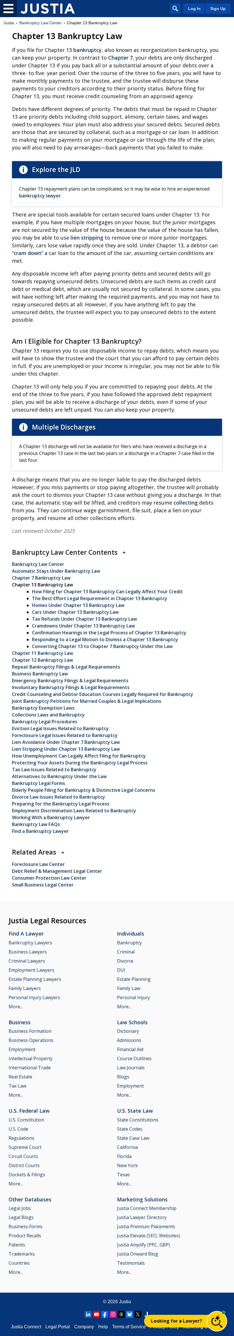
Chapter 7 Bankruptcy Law (41, 578)
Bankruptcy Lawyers (30, 943)
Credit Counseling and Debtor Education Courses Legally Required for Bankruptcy (102, 694)
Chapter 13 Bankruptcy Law (42, 585)
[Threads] (121, 1314)
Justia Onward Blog (137, 1254)
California (127, 1147)
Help (103, 1326)
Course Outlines (134, 1058)
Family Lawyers (25, 988)
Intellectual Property (31, 1058)
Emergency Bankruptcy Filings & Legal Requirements (70, 680)
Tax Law (17, 1086)
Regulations (21, 1138)
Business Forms (26, 1226)
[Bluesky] (129, 1314)
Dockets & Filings (27, 1174)
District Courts (24, 1165)
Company (84, 1326)
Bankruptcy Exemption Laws (43, 708)
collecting (186, 502)
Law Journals (131, 1067)
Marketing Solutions (142, 1199)
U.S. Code (18, 1129)
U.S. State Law (135, 1110)
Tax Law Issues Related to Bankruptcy (54, 769)
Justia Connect (26, 1326)
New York (127, 1165)
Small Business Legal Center (43, 885)
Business (20, 1022)
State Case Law (133, 1138)
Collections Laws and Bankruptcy (48, 715)
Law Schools (132, 1022)
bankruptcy (87, 49)
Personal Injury (133, 997)
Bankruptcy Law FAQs (36, 824)
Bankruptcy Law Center (40, 23)
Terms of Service (129, 1326)
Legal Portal (57, 1326)
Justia (8, 23)
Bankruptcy (129, 943)
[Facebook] (104, 1314)
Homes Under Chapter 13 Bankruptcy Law (78, 605)
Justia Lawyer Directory (142, 1217)
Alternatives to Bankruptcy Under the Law (59, 776)
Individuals (130, 933)
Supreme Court (25, 1147)
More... (16, 1006)
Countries (19, 1263)
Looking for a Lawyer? (176, 1321)
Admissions (129, 1040)
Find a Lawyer (26, 933)
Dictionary (128, 1031)
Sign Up (218, 8)
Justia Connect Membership (146, 1208)
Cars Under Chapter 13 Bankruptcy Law (75, 612)
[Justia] (48, 8)
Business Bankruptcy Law (40, 674)
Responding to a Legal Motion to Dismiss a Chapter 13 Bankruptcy (105, 639)
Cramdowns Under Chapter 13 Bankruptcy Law (83, 626)
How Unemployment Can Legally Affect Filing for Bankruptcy (79, 756)
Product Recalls (25, 1235)
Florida (124, 1156)
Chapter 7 (120, 57)
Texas (123, 1174)
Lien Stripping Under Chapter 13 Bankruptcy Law (66, 749)
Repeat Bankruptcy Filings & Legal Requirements (66, 667)
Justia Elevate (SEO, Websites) (148, 1235)
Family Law (128, 988)
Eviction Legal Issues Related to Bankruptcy (60, 728)
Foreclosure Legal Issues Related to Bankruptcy (65, 735)
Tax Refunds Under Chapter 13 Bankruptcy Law (84, 619)
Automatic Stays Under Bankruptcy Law (56, 571)
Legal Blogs (21, 1217)
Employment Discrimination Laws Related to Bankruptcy (74, 810)
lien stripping (86, 237)
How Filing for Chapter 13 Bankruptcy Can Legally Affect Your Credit (107, 591)
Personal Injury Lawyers (34, 997)
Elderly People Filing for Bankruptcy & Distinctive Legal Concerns (83, 790)
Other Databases (30, 1199)
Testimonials (131, 1263)
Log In (194, 8)
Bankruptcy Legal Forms (38, 783)
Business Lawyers (28, 952)
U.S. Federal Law (29, 1110)
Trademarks (22, 1254)
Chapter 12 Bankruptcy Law (42, 660)
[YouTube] (96, 1314)
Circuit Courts (23, 1156)
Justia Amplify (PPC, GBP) (143, 1245)
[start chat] (217, 1321)
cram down (27, 253)
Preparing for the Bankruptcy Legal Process (60, 804)
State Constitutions (137, 1120)
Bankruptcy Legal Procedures (44, 721)
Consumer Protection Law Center (49, 878)
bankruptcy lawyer (40, 196)
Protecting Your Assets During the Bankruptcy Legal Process (80, 763)
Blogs (123, 1077)
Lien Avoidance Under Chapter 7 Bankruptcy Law (66, 742)
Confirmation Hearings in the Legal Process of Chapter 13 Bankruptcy (109, 632)
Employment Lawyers (31, 970)
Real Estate (20, 1077)
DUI (121, 970)
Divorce (125, 961)
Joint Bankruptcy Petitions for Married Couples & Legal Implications (86, 701)
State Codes (129, 1129)
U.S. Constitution (26, 1120)
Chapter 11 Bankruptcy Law (42, 653)
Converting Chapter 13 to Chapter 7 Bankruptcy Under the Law (102, 646)
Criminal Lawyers (27, 961)
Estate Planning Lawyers (35, 979)
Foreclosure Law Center (38, 864)
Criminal (126, 952)
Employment (22, 1049)
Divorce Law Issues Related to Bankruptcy (58, 797)
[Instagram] (113, 1314)
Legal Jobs (20, 1208)
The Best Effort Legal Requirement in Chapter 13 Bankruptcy (99, 598)
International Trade (30, 1067)
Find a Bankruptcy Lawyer (40, 831)
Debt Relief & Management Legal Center (57, 871)
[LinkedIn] (88, 1314)
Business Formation (30, 1031)
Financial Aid (130, 1049)
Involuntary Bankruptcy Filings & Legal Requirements (71, 687)
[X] (137, 1314)
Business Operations (31, 1040)
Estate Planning (134, 979)
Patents (17, 1245)
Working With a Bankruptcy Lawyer (51, 817)
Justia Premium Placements (146, 1226)
